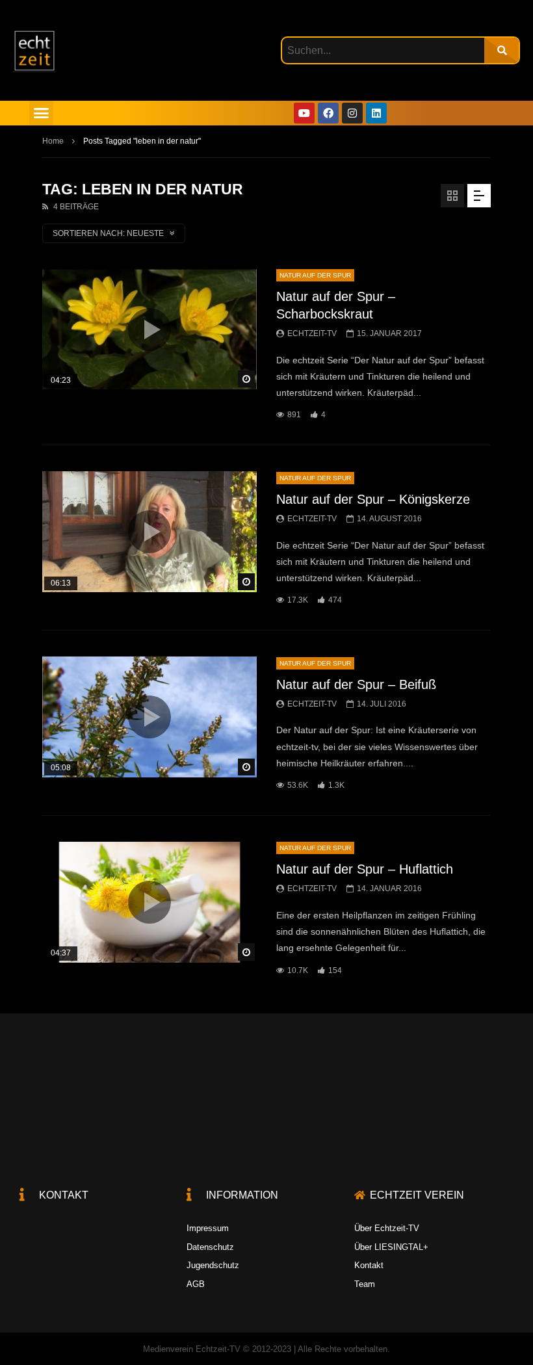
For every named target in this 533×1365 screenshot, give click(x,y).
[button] (41, 113)
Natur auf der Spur (315, 275)
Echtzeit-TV (312, 333)
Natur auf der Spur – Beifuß (356, 684)
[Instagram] (352, 113)
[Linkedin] (376, 113)
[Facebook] (328, 113)
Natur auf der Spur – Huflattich (364, 869)
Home (53, 141)
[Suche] (501, 50)
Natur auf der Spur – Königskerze (373, 499)
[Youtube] (304, 113)
